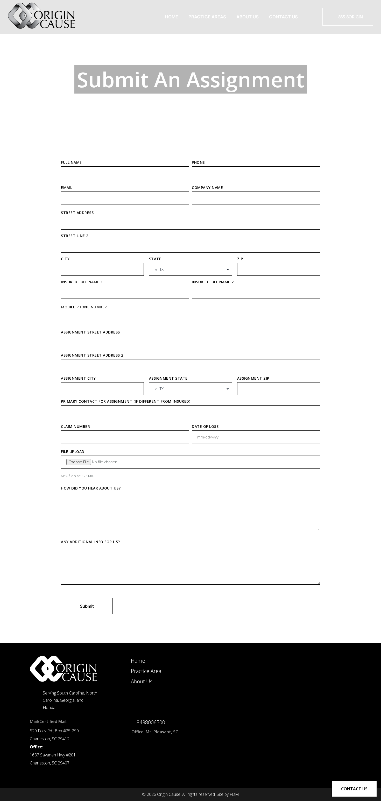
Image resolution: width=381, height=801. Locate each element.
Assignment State (168, 378)
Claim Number (75, 426)
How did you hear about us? (91, 488)
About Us (247, 16)
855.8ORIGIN (350, 17)
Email (66, 187)
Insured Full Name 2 (213, 281)
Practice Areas (207, 16)
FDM (234, 794)
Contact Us (283, 16)
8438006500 (151, 722)
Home (171, 16)
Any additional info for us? (90, 541)
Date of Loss (205, 426)
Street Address (77, 212)
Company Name (207, 187)
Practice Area (146, 671)
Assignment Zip (253, 378)
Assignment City (78, 378)
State (155, 258)
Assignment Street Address (90, 332)
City (65, 258)
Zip (240, 258)
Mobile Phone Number (84, 306)
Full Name (71, 162)
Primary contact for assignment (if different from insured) (125, 401)
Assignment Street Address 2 (92, 355)
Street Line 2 (74, 235)
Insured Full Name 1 (82, 281)
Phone (198, 162)
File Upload (72, 451)
